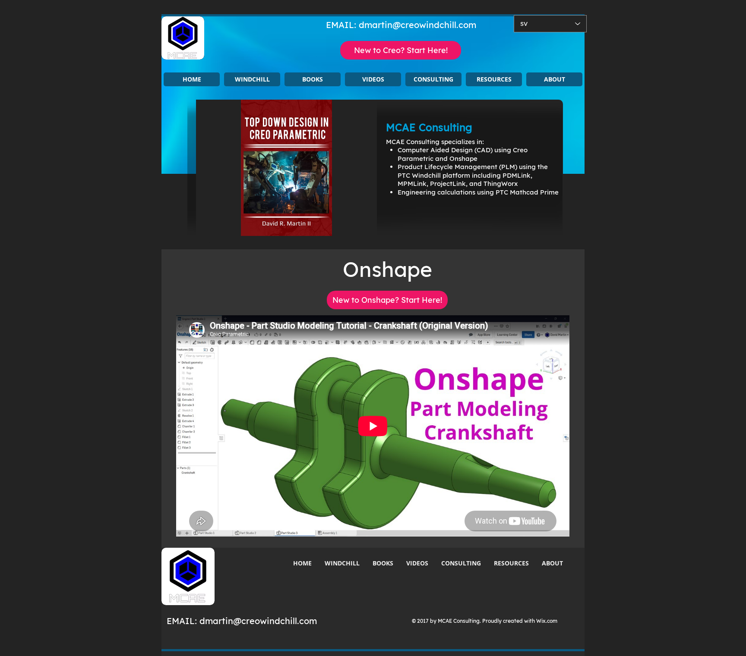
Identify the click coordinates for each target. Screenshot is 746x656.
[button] (252, 79)
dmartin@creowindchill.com (417, 24)
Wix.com (546, 621)
